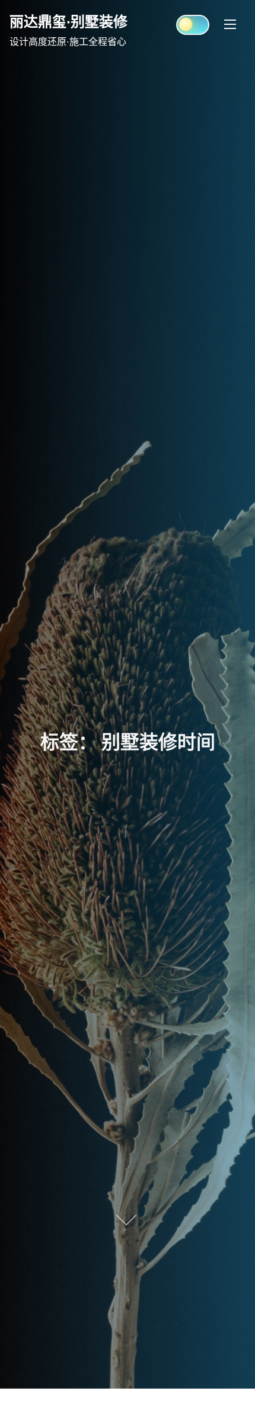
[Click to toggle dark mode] (192, 25)
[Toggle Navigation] (230, 24)
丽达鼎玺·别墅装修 (68, 21)
